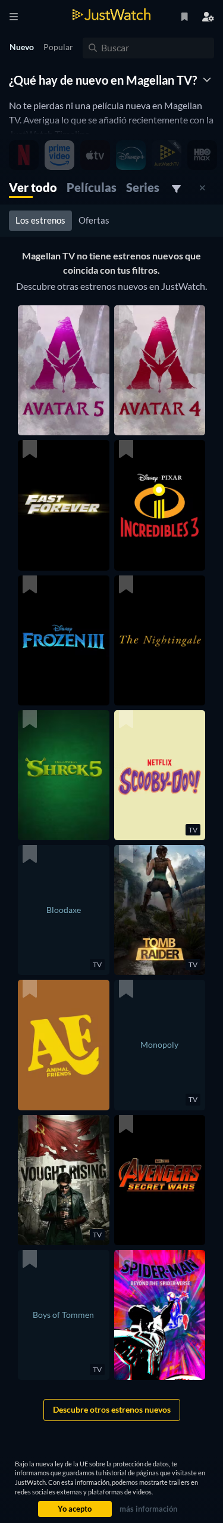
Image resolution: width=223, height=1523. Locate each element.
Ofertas (93, 220)
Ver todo (33, 187)
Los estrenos (40, 220)
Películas (92, 187)
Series (142, 187)
